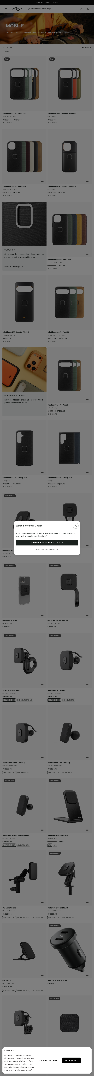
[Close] (75, 525)
